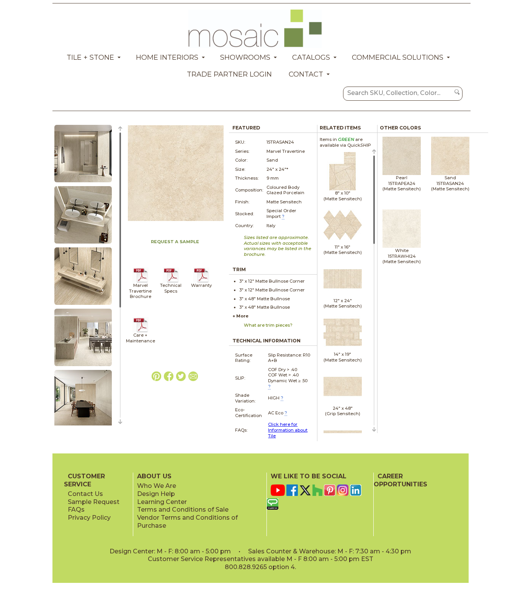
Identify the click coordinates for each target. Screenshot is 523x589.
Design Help (156, 493)
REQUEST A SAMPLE (175, 241)
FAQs (76, 509)
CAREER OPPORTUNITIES (400, 480)
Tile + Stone (90, 57)
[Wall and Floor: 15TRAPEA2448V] (83, 182)
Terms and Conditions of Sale (183, 509)
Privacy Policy (89, 517)
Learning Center (162, 502)
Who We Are (156, 485)
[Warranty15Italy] (201, 281)
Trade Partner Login (229, 74)
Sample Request (93, 502)
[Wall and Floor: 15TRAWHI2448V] (83, 366)
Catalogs (311, 57)
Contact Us (85, 493)
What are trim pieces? (268, 325)
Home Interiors (167, 57)
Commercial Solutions (397, 57)
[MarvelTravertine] (140, 281)
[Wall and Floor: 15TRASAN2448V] (83, 305)
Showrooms (245, 57)
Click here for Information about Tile (287, 430)
